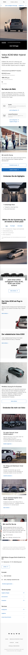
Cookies (6, 639)
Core (7, 225)
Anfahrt (5, 566)
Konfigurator (4, 609)
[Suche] (23, 2)
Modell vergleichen (7, 443)
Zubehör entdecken (7, 475)
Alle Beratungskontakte (7, 583)
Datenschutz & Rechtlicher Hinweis (16, 639)
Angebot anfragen (22, 5)
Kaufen (4, 42)
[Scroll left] (1, 5)
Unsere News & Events (6, 617)
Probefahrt (4, 600)
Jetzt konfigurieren (13, 110)
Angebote (4, 613)
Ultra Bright (19, 225)
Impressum (12, 642)
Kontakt (16, 642)
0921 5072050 (9, 535)
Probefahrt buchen (13, 165)
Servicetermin (5, 596)
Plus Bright (12, 225)
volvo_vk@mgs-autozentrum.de (12, 537)
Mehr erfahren (13, 290)
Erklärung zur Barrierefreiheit (14, 645)
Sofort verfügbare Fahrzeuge (11, 5)
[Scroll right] (25, 5)
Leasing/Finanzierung (14, 42)
